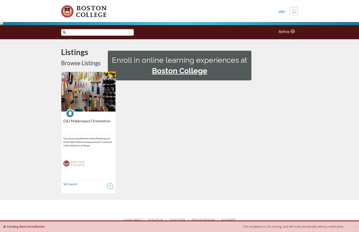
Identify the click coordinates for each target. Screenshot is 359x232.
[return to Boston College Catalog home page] (84, 11)
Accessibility (228, 219)
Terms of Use (155, 219)
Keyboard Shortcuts (203, 219)
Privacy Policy (177, 219)
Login (281, 11)
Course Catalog (132, 219)
